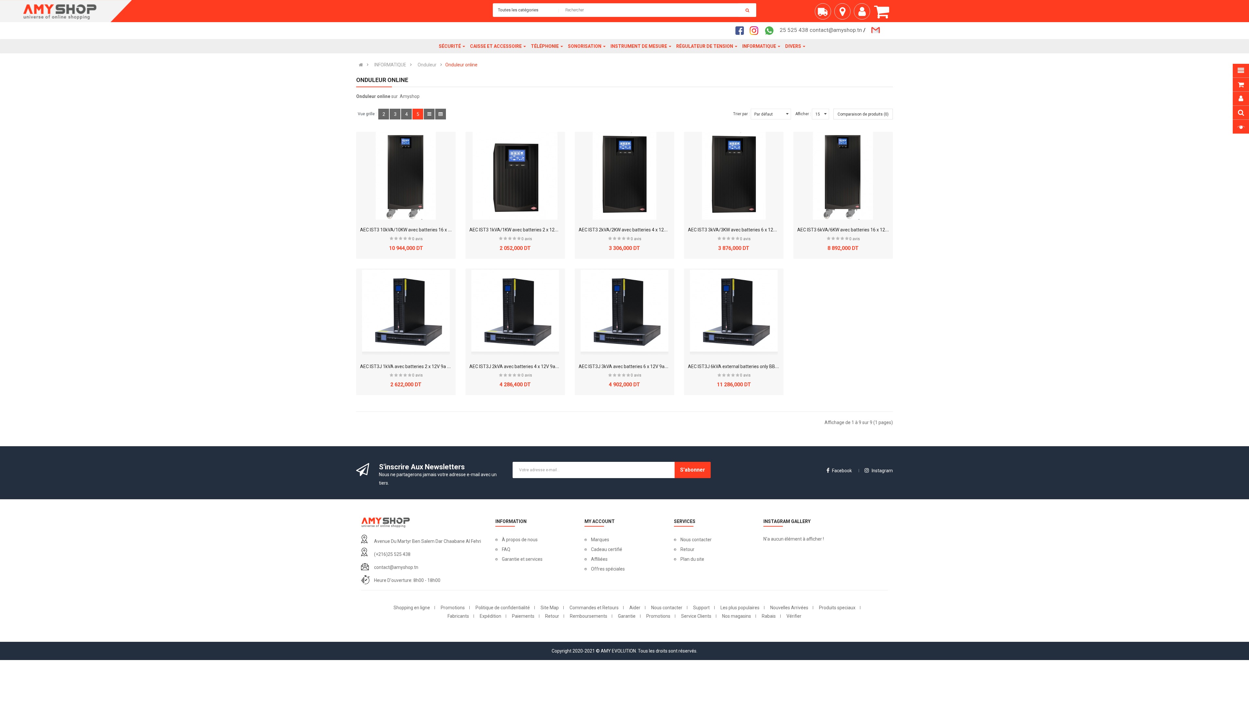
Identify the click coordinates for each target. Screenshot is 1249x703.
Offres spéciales (608, 569)
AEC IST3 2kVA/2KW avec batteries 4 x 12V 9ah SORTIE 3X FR (642, 229)
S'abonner (692, 470)
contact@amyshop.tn (396, 567)
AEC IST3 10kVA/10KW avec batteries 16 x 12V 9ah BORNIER (422, 229)
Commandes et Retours (594, 607)
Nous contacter (696, 539)
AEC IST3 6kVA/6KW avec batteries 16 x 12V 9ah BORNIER (856, 229)
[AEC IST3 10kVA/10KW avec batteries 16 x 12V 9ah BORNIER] (406, 176)
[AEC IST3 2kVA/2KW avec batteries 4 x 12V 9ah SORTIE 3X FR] (624, 176)
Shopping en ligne (412, 607)
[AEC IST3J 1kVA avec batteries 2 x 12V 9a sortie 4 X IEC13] (406, 312)
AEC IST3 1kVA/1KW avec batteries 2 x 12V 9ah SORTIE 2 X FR (532, 229)
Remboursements (588, 616)
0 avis (417, 239)
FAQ (506, 549)
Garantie (627, 616)
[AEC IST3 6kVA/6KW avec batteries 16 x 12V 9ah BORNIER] (843, 176)
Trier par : (741, 114)
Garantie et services (522, 559)
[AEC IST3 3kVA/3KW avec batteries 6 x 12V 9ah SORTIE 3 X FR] (734, 176)
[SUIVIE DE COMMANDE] (824, 13)
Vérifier (793, 616)
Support (701, 607)
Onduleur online (461, 64)
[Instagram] (756, 30)
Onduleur (427, 64)
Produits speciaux (837, 607)
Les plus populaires (739, 607)
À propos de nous (520, 539)
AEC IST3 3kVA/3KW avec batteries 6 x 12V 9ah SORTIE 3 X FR (751, 229)
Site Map (550, 607)
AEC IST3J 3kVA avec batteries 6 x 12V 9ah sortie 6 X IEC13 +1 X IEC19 (651, 366)
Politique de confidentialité (503, 607)
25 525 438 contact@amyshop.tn (821, 30)
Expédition (490, 616)
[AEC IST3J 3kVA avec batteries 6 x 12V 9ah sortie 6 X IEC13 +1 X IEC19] (624, 312)
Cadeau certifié (606, 549)
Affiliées (599, 559)
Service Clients (696, 616)
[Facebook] (741, 30)
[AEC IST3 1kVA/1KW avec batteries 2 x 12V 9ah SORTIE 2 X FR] (515, 176)
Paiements (523, 616)
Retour (687, 549)
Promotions (453, 607)
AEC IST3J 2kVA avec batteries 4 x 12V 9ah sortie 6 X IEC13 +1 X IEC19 (541, 366)
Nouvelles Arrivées (789, 607)
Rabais (769, 616)
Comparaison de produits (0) (863, 114)
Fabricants (458, 616)
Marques (600, 539)
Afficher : (803, 114)
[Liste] (429, 114)
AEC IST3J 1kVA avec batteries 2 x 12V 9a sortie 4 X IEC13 (419, 366)
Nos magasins (736, 616)
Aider (634, 607)
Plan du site (692, 559)
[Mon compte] (863, 13)
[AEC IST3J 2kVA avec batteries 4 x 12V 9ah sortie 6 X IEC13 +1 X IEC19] (515, 312)
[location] (844, 13)
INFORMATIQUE (390, 64)
